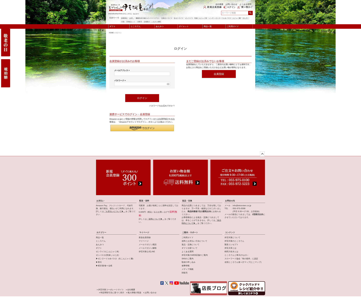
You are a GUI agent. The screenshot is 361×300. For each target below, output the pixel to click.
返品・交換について (190, 244)
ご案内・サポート (190, 232)
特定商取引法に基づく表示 (112, 292)
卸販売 (185, 273)
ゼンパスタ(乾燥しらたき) (107, 255)
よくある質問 (245, 4)
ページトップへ (262, 154)
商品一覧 (208, 26)
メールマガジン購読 (148, 244)
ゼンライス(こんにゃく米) (107, 251)
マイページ (144, 232)
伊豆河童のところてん (234, 241)
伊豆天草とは (230, 248)
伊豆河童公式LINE (147, 251)
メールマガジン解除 (148, 248)
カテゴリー (101, 232)
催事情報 (186, 265)
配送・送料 (144, 201)
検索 (250, 13)
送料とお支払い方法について (194, 241)
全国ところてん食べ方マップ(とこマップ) (242, 262)
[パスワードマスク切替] (168, 84)
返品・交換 (187, 201)
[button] (142, 128)
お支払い (100, 201)
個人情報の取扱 (134, 292)
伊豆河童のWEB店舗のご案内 (195, 255)
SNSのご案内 (187, 258)
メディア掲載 (187, 269)
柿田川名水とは (231, 251)
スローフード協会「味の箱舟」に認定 (241, 258)
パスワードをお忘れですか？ (162, 106)
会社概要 (219, 4)
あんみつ (160, 26)
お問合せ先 (230, 201)
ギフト (112, 26)
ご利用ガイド (233, 26)
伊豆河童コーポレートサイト (111, 289)
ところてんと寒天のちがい (236, 255)
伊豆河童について (232, 237)
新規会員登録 (145, 237)
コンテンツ (230, 232)
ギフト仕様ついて (189, 248)
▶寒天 (99, 262)
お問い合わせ (231, 4)
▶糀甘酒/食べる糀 (104, 265)
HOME (111, 33)
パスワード (120, 80)
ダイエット (184, 26)
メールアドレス (122, 70)
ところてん (136, 26)
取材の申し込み (188, 262)
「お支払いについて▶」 (115, 211)
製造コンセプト (231, 244)
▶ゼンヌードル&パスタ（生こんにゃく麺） (115, 258)
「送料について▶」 (155, 219)
